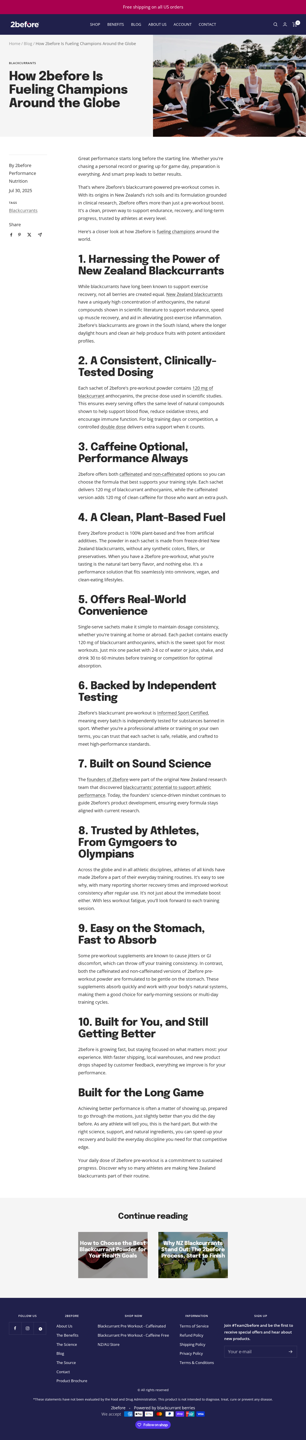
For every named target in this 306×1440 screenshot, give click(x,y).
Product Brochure (71, 1380)
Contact (207, 24)
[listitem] (11, 235)
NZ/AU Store (109, 1344)
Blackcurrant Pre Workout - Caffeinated (132, 1326)
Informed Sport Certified (182, 713)
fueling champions (176, 231)
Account (183, 24)
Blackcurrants (22, 63)
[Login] (285, 24)
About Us (157, 24)
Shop (95, 24)
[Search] (276, 24)
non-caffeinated (169, 474)
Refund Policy (191, 1335)
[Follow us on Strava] (40, 1328)
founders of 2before (107, 779)
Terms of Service (194, 1326)
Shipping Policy (192, 1344)
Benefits (115, 24)
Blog (136, 24)
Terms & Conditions (197, 1362)
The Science (66, 1344)
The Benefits (67, 1335)
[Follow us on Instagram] (27, 1328)
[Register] (291, 1351)
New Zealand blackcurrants (194, 294)
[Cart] (294, 24)
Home (14, 43)
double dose (113, 427)
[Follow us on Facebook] (15, 1328)
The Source (66, 1362)
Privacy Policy (191, 1353)
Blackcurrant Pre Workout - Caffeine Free (133, 1335)
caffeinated (130, 474)
